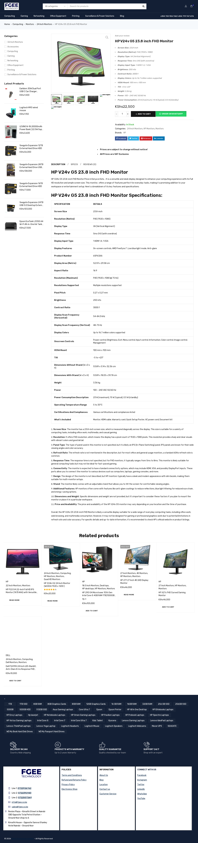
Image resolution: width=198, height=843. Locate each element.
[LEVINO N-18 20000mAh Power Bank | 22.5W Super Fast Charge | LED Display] (10, 131)
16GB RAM (132, 704)
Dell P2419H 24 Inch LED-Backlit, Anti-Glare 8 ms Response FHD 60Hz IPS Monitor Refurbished (21, 669)
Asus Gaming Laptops (63, 709)
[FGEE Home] (11, 4)
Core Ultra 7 (84, 709)
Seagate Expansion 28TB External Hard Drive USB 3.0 (31, 166)
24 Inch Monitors (44, 24)
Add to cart (144, 114)
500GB (10, 709)
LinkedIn (141, 789)
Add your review (122, 36)
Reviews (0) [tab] (89, 164)
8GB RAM (76, 704)
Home (7, 24)
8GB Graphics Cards (57, 704)
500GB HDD (25, 709)
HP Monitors (149, 128)
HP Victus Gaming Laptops (19, 720)
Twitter (140, 784)
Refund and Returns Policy (74, 780)
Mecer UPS (157, 726)
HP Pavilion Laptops (110, 715)
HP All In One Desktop (137, 709)
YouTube (141, 798)
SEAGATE (172, 726)
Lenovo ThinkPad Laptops (19, 726)
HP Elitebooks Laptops (162, 709)
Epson (99, 709)
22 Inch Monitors (13, 585)
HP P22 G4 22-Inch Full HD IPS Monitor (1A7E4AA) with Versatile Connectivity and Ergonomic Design (22, 592)
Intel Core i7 (59, 720)
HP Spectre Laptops (159, 715)
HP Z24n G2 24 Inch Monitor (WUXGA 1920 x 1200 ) (57, 584)
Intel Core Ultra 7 (79, 720)
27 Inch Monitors (128, 573)
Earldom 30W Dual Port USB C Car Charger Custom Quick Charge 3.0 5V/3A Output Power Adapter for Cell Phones (31, 90)
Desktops (104, 585)
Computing (9, 16)
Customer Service (107, 794)
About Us (103, 775)
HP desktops (88, 588)
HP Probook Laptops (134, 715)
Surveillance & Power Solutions (99, 16)
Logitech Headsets (70, 726)
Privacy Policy (68, 784)
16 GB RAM (116, 704)
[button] (107, 37)
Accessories (13, 46)
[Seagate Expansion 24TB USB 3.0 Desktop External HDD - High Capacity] (10, 207)
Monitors (30, 24)
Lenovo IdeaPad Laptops (161, 720)
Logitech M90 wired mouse (29, 109)
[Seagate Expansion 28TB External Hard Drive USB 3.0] (10, 169)
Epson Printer (115, 709)
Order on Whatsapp (172, 114)
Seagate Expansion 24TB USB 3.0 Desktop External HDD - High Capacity (32, 204)
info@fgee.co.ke (19, 802)
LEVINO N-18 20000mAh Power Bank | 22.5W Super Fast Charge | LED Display (32, 128)
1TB (10, 704)
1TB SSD (23, 704)
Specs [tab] (74, 164)
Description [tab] (58, 164)
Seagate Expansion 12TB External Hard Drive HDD (31, 147)
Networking (39, 16)
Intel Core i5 (42, 720)
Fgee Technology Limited (22, 838)
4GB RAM (37, 704)
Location (103, 784)
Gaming (24, 16)
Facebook (141, 775)
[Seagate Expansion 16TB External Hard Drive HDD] (10, 188)
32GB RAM (147, 704)
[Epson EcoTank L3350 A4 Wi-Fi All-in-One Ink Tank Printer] (10, 226)
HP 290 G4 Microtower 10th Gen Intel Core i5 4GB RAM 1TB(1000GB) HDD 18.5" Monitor (98, 595)
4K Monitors (142, 573)
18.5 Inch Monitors (90, 585)
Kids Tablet (97, 720)
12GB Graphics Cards (96, 704)
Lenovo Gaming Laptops (133, 720)
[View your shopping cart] (191, 6)
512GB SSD (41, 709)
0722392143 (24, 793)
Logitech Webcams (137, 726)
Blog (122, 16)
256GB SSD (180, 704)
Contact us (104, 789)
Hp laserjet (33, 715)
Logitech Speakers (113, 726)
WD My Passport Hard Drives (52, 731)
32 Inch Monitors (15, 42)
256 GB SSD (163, 704)
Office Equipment (58, 16)
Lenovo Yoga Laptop (45, 726)
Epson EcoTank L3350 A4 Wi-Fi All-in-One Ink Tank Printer (31, 223)
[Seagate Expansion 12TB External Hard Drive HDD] (10, 150)
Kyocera (112, 720)
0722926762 (24, 788)
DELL (8, 655)
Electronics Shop (69, 789)
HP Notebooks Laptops (54, 715)
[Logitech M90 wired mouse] (10, 112)
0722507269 (25, 797)
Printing (75, 16)
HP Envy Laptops (14, 715)
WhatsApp (142, 794)
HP (124, 132)
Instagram (142, 780)
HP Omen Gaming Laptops (83, 715)
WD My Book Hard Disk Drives (20, 731)
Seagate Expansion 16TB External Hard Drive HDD (31, 185)
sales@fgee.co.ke (20, 807)
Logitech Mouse (92, 726)
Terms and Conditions (72, 775)
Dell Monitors (12, 662)
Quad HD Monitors (52, 579)
